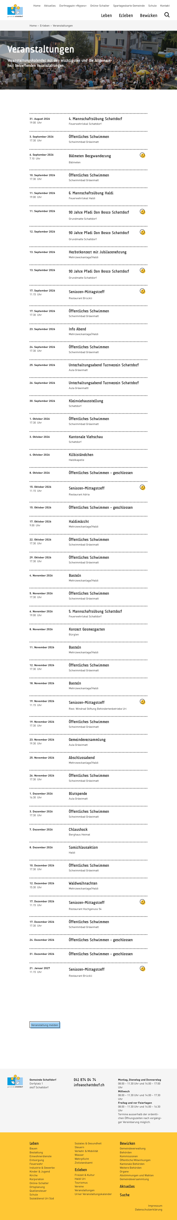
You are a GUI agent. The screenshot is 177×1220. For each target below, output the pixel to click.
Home (36, 5)
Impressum (155, 1205)
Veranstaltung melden (44, 1025)
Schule (152, 5)
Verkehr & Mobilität (86, 1151)
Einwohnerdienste (41, 1156)
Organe (124, 1171)
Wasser (79, 1155)
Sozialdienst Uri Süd (42, 1198)
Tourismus (81, 1182)
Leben (106, 16)
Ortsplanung (37, 1187)
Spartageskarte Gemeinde (129, 5)
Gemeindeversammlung (134, 1179)
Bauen (33, 1148)
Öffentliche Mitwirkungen (135, 1160)
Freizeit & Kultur (85, 1175)
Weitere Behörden (131, 1167)
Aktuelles (50, 5)
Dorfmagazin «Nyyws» (73, 5)
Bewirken (148, 16)
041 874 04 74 (85, 1080)
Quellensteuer (38, 1190)
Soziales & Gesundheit (88, 1143)
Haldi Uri (80, 1178)
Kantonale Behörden (132, 1164)
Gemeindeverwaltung (133, 1148)
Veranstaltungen (85, 1190)
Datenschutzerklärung (148, 1209)
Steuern (79, 1147)
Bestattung (36, 1152)
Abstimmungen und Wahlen (137, 1175)
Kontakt (165, 5)
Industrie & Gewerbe (42, 1167)
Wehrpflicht (82, 1158)
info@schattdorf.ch (89, 1085)
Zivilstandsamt (83, 1162)
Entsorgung (37, 1160)
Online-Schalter (99, 5)
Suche (124, 1195)
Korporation (37, 1179)
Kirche (34, 1175)
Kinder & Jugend (40, 1171)
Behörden (126, 1152)
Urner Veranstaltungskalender (93, 1194)
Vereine (79, 1186)
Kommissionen (129, 1156)
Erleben (126, 16)
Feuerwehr (36, 1164)
